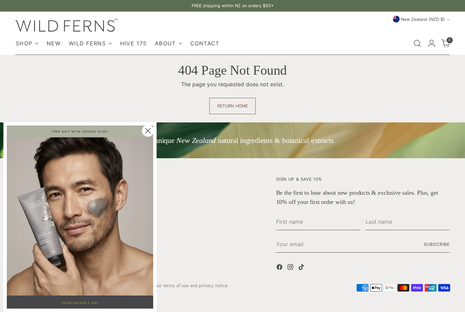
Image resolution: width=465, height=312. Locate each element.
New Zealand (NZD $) (423, 19)
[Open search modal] (417, 43)
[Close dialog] (148, 131)
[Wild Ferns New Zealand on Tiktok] (302, 268)
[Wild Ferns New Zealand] (66, 25)
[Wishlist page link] (402, 43)
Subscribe (437, 244)
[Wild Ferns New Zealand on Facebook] (280, 268)
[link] (80, 217)
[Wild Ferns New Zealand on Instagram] (291, 268)
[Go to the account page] (431, 43)
